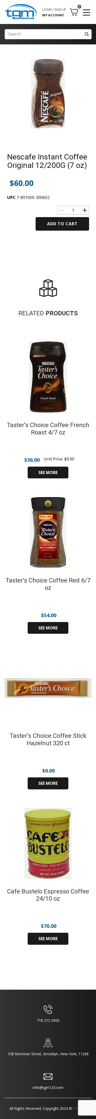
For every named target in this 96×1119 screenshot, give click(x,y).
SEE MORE (48, 472)
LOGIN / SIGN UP (54, 9)
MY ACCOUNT (53, 15)
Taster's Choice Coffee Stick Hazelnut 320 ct (48, 739)
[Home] (21, 12)
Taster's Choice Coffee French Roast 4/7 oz (48, 428)
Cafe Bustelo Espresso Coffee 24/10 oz (48, 895)
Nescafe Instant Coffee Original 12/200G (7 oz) (47, 161)
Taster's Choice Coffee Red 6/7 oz (48, 584)
